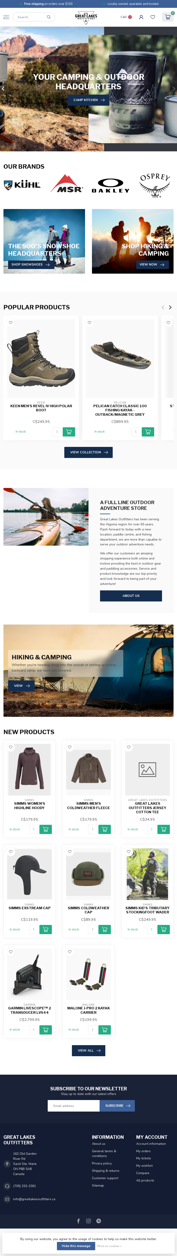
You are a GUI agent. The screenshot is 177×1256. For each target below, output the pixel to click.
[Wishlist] (152, 17)
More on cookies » (109, 1246)
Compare (142, 1173)
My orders (143, 1151)
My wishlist (144, 1165)
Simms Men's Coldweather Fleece (88, 805)
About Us (131, 596)
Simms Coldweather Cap (88, 910)
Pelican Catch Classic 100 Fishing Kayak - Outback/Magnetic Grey (120, 410)
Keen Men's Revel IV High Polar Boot (41, 408)
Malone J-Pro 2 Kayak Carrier (88, 1010)
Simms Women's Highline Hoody (29, 805)
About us (98, 1144)
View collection (85, 452)
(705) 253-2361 (24, 1186)
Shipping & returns (105, 1171)
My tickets (143, 1158)
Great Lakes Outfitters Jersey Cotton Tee (147, 807)
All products (145, 1180)
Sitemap (98, 1185)
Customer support (105, 1178)
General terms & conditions (104, 1153)
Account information (151, 1144)
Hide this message (76, 1246)
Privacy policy (102, 1163)
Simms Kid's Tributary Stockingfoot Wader (147, 910)
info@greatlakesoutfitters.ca (34, 1199)
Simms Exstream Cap (30, 908)
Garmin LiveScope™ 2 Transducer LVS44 (29, 1010)
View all (86, 1050)
